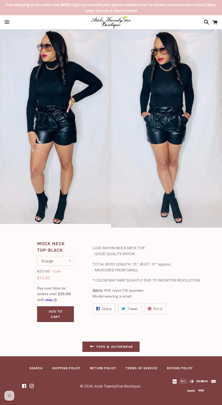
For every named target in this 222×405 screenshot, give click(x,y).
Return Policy (103, 368)
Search (36, 368)
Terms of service (141, 368)
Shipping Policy (66, 368)
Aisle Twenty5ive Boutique (118, 386)
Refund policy (180, 368)
